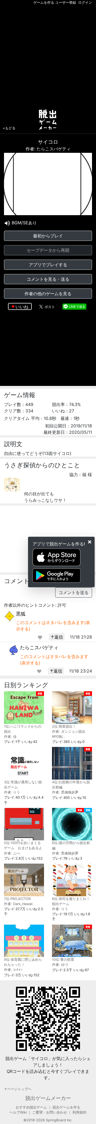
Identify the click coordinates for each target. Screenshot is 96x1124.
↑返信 (56, 637)
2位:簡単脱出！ (64, 726)
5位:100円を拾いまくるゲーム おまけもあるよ (23, 845)
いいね (21, 306)
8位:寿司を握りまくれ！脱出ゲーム (71, 901)
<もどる (9, 128)
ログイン (85, 3)
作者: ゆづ (60, 965)
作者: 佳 (10, 737)
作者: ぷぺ (12, 853)
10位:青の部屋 (63, 960)
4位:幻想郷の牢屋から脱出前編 (71, 784)
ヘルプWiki (18, 1112)
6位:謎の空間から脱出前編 (71, 845)
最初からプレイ (48, 235)
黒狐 (21, 614)
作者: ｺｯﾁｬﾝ (13, 970)
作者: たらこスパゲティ (48, 148)
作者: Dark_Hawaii (18, 904)
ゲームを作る (43, 3)
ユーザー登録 (65, 3)
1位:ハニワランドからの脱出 (22, 729)
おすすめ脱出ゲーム (31, 1107)
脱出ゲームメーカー (48, 1098)
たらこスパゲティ (39, 647)
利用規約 (79, 1112)
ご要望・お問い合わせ (49, 1112)
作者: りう (12, 792)
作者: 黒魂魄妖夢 (65, 792)
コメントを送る (74, 592)
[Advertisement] (48, 56)
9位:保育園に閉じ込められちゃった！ (23, 962)
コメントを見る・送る (48, 279)
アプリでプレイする (48, 264)
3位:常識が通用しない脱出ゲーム (23, 784)
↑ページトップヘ (17, 1089)
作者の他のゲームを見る (48, 293)
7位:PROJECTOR (17, 899)
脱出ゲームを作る (66, 1107)
